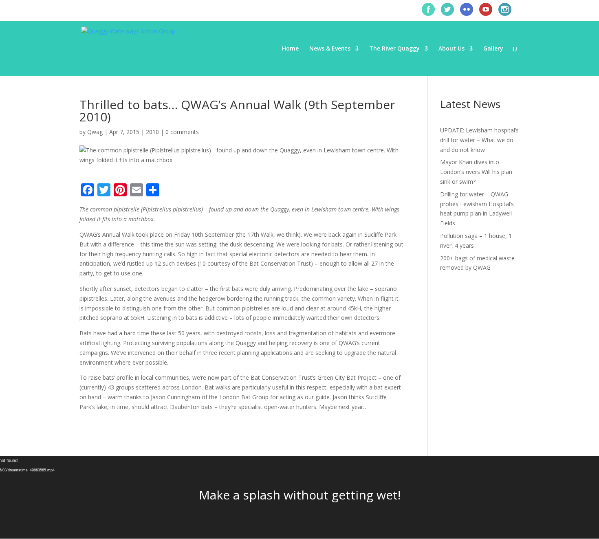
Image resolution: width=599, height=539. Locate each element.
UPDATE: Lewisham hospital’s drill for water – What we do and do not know (479, 140)
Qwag (95, 132)
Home (290, 49)
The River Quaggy (394, 49)
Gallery (493, 49)
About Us (451, 49)
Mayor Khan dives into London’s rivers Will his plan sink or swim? (476, 171)
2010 (152, 132)
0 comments (182, 132)
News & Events (329, 49)
